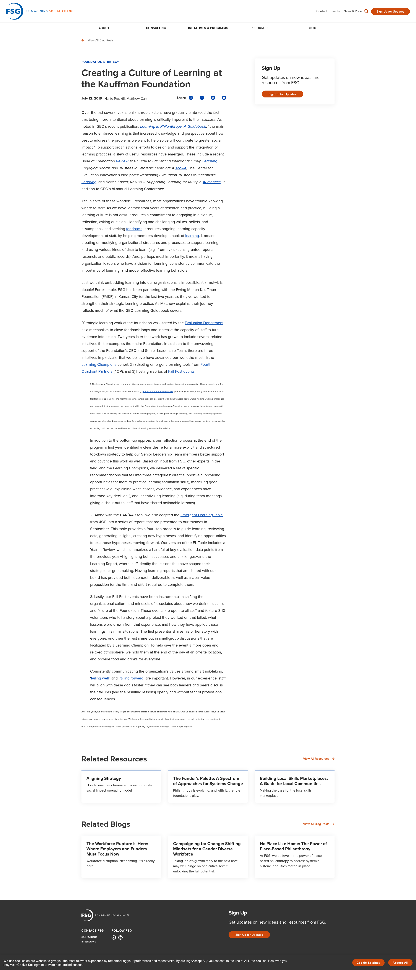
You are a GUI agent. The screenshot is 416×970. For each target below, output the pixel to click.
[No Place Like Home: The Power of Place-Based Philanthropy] (294, 857)
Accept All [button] (400, 962)
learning (192, 235)
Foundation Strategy (100, 62)
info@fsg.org (88, 941)
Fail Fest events (181, 371)
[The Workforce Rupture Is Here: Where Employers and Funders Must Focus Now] (121, 857)
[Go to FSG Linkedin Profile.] (120, 937)
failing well (100, 678)
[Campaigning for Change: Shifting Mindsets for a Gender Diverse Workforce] (208, 857)
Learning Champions (98, 364)
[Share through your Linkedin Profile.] (191, 98)
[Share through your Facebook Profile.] (202, 98)
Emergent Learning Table (201, 515)
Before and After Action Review (158, 391)
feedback (134, 228)
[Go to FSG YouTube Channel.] (114, 937)
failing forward (131, 678)
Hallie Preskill (114, 98)
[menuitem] (321, 11)
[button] (366, 12)
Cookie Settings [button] (368, 962)
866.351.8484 (89, 937)
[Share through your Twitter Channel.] (213, 98)
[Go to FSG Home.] (40, 11)
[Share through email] (224, 98)
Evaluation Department (204, 322)
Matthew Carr (137, 98)
